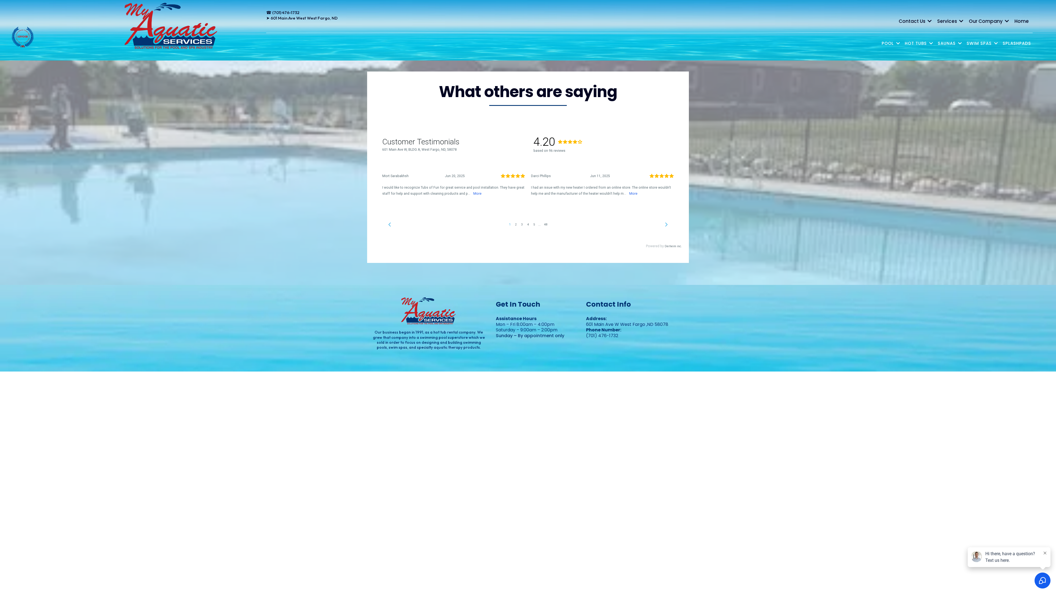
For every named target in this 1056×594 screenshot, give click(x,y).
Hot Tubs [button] (916, 43)
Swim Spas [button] (980, 43)
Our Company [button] (986, 21)
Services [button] (947, 21)
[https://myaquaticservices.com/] (171, 26)
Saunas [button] (947, 43)
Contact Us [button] (912, 21)
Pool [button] (888, 43)
